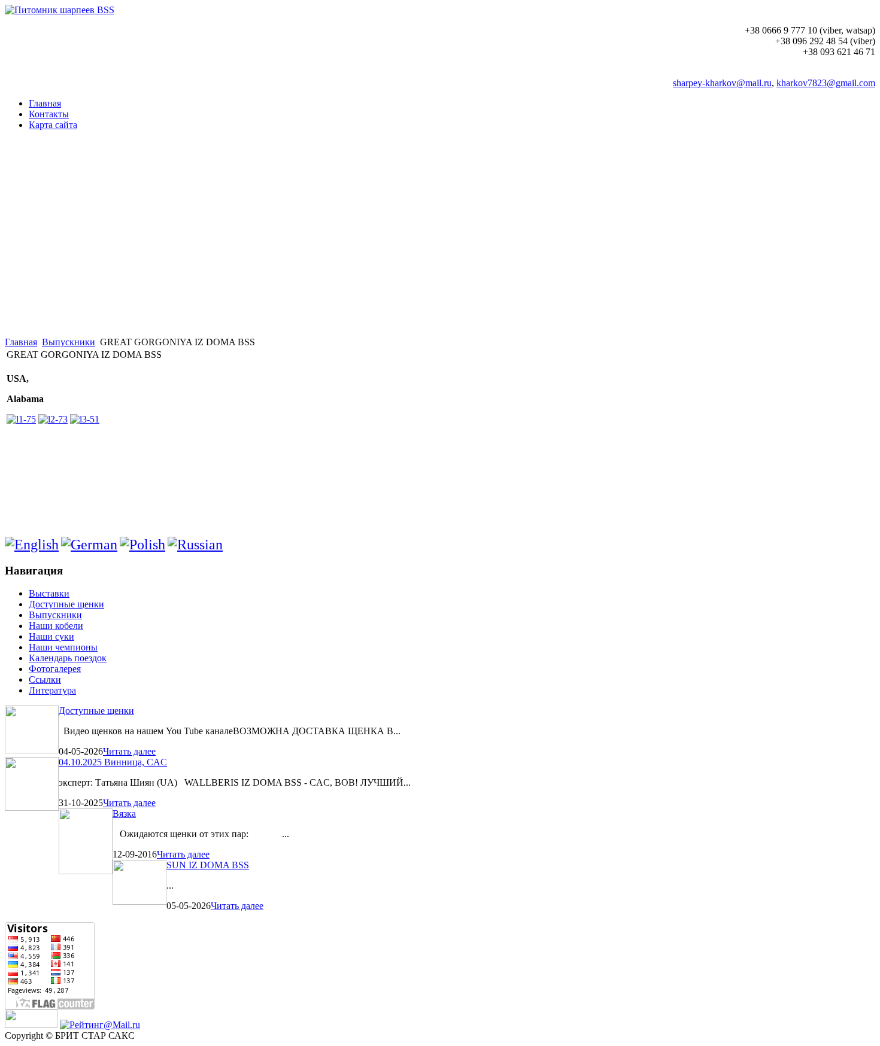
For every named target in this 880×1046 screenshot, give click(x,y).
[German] (89, 544)
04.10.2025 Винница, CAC (113, 762)
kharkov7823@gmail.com (825, 83)
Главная (21, 342)
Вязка (124, 813)
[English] (32, 544)
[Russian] (195, 544)
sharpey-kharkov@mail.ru (722, 83)
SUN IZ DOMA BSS (207, 865)
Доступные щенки (96, 711)
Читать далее (129, 751)
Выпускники (68, 342)
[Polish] (142, 544)
